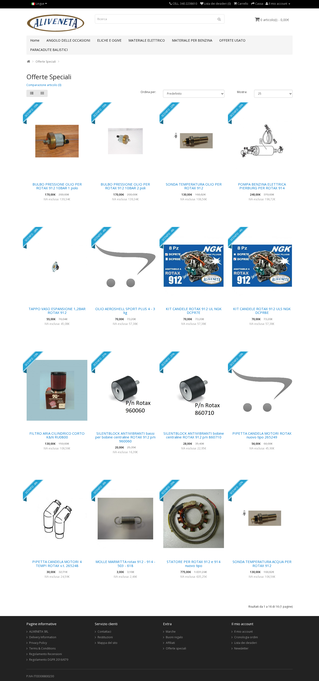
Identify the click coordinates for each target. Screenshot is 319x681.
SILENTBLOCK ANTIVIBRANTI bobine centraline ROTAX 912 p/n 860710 (193, 435)
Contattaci (104, 632)
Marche (171, 632)
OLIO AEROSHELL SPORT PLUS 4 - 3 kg (125, 310)
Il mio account (243, 632)
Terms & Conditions (42, 648)
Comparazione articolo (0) (43, 85)
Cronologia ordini (246, 637)
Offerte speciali (176, 648)
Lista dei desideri (245, 643)
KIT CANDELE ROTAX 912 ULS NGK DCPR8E (262, 310)
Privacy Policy (38, 643)
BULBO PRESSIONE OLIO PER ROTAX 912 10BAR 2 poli (125, 186)
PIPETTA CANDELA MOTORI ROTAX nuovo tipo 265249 (261, 435)
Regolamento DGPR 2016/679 (48, 660)
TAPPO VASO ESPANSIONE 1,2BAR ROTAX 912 (56, 310)
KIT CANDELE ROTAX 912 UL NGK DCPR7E (194, 310)
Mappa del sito (107, 643)
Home (34, 40)
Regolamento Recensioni (45, 654)
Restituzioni (105, 637)
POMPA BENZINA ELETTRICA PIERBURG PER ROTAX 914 (262, 186)
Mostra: (242, 92)
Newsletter (241, 648)
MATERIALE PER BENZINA (192, 40)
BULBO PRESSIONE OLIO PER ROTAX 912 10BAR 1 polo (57, 186)
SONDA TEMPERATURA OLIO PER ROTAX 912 (194, 186)
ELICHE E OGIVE (109, 40)
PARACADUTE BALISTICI (49, 49)
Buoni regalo (174, 637)
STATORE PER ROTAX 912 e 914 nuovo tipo (193, 563)
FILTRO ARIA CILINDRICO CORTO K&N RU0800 (57, 435)
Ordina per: (148, 92)
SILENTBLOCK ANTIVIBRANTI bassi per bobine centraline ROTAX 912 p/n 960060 (125, 437)
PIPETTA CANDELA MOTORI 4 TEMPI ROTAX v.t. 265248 (57, 563)
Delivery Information (42, 637)
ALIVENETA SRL (38, 632)
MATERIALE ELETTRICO (146, 40)
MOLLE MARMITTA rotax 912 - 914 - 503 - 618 (125, 563)
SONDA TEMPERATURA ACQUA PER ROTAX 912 (262, 563)
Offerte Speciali (45, 62)
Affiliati (170, 643)
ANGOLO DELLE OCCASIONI (68, 40)
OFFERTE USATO (232, 40)
